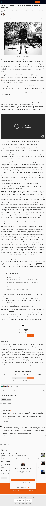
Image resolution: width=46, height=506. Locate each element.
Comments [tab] (4, 399)
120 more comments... (4, 444)
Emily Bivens (7, 13)
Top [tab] (2, 450)
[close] (34, 463)
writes (21, 82)
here (40, 319)
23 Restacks (16, 386)
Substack (17, 503)
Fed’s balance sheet (28, 80)
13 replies (6, 438)
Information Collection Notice (22, 484)
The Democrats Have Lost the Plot (9, 453)
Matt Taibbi (14, 13)
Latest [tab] (5, 450)
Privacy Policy (32, 484)
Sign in (42, 2)
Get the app (28, 500)
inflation (18, 80)
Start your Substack (20, 500)
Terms (25, 497)
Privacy (22, 497)
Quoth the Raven (5, 79)
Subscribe (38, 1)
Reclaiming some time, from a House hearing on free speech (13, 455)
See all (3, 477)
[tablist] (6, 399)
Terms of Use (28, 482)
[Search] (44, 450)
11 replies (6, 421)
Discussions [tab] (10, 450)
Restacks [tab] (9, 399)
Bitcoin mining (36, 80)
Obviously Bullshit (20, 257)
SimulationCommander (7, 425)
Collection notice (30, 497)
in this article (11, 311)
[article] (23, 456)
